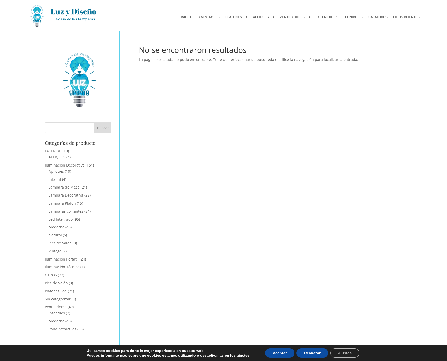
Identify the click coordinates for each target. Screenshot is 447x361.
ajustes (243, 355)
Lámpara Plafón (62, 203)
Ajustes (345, 353)
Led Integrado (61, 219)
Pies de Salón (56, 282)
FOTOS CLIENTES (406, 17)
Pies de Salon (60, 243)
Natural (55, 235)
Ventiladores (55, 306)
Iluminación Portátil (62, 259)
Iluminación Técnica (62, 266)
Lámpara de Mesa (64, 187)
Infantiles (57, 313)
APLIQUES (57, 157)
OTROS (51, 274)
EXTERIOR (53, 150)
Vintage (55, 251)
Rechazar (312, 353)
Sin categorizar (58, 299)
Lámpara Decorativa (66, 195)
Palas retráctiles (62, 329)
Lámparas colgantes (66, 211)
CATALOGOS (378, 17)
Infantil (55, 179)
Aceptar (280, 353)
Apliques (56, 171)
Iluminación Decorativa (65, 165)
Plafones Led (56, 290)
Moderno (56, 227)
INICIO (186, 17)
